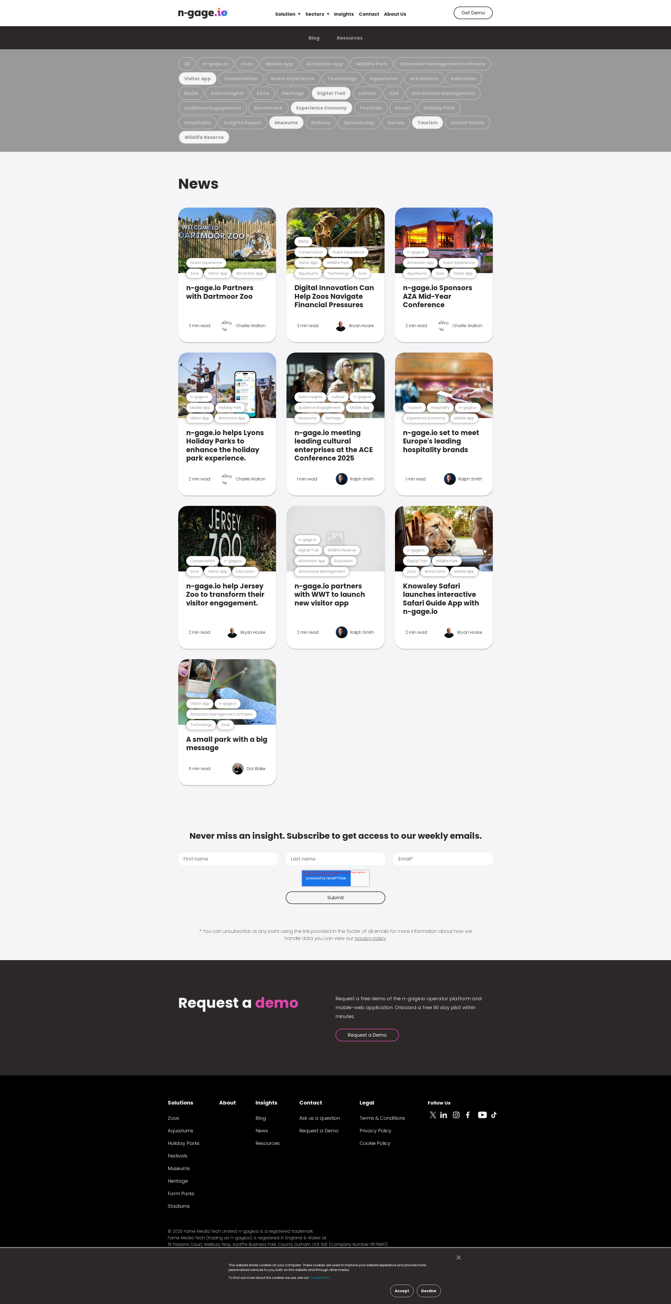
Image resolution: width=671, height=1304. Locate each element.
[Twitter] (434, 1118)
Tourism (427, 122)
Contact (369, 14)
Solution (285, 14)
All (187, 64)
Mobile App (279, 64)
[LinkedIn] (446, 1118)
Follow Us (439, 1103)
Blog (314, 38)
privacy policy (370, 938)
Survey (395, 122)
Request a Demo (367, 1035)
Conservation (241, 78)
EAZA (263, 93)
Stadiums (179, 1206)
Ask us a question (319, 1118)
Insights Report (243, 122)
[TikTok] (497, 1118)
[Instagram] (459, 1118)
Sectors (314, 14)
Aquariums (383, 78)
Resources (350, 38)
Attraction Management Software (442, 64)
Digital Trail (331, 93)
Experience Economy (321, 108)
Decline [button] (428, 1291)
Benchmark (268, 108)
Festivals (371, 108)
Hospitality (197, 122)
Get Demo (473, 12)
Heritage (293, 93)
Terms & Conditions (382, 1118)
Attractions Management (443, 93)
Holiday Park (439, 108)
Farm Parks (181, 1193)
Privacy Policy (375, 1130)
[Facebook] (472, 1118)
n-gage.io (215, 64)
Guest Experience (293, 78)
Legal (367, 1102)
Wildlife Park (371, 64)
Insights (344, 14)
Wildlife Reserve (204, 137)
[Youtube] (484, 1118)
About (227, 1102)
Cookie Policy (375, 1143)
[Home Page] (203, 13)
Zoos (247, 64)
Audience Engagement (212, 108)
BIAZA (191, 93)
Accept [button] (402, 1291)
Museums (286, 122)
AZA (394, 93)
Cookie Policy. (320, 1277)
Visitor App (197, 78)
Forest (403, 108)
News (198, 184)
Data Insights (227, 93)
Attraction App (324, 64)
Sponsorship (359, 122)
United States (467, 122)
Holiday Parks (183, 1143)
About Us (395, 14)
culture (367, 93)
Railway (321, 122)
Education (463, 78)
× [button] (457, 1257)
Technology (342, 78)
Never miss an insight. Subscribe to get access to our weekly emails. (336, 836)
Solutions (180, 1102)
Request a (238, 1003)
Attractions (424, 78)
